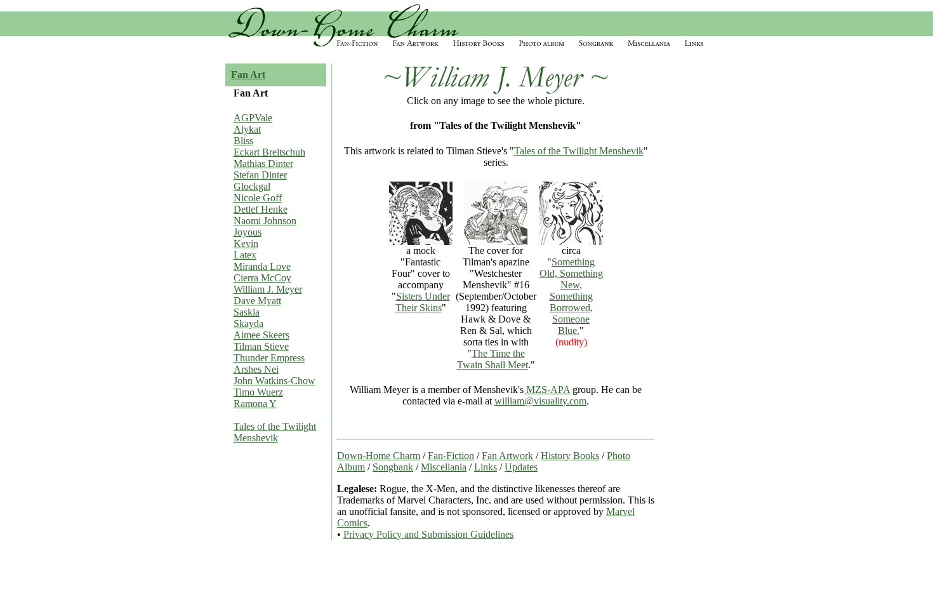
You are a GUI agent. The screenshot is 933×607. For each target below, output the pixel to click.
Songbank (393, 467)
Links (485, 467)
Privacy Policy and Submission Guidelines (428, 534)
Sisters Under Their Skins (422, 302)
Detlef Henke (261, 209)
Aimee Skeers (261, 335)
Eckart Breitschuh (269, 152)
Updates (521, 467)
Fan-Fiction (451, 455)
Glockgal (252, 186)
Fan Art (248, 74)
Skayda (248, 323)
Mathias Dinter (263, 163)
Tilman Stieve (261, 346)
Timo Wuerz (258, 392)
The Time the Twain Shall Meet (492, 359)
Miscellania (443, 467)
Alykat (247, 129)
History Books (570, 455)
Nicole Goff (258, 197)
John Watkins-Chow (274, 380)
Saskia (247, 312)
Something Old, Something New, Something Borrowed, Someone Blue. (571, 296)
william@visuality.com (540, 401)
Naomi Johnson (265, 220)
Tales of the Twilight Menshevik (275, 432)
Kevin (246, 243)
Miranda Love (262, 266)
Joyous (247, 232)
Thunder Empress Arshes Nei (269, 363)
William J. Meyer (268, 289)
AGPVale (253, 117)
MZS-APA (547, 389)
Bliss (243, 140)
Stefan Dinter (260, 175)
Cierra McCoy (262, 277)
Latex (245, 255)
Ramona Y (255, 403)
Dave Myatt (257, 300)
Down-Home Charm (378, 455)
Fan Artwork (507, 455)
